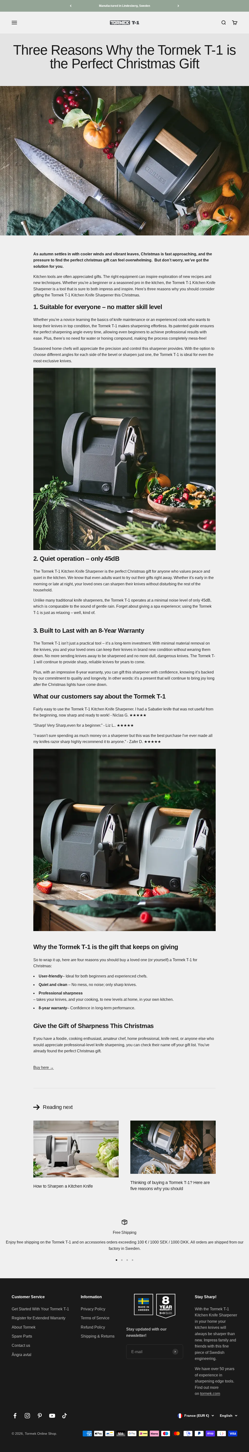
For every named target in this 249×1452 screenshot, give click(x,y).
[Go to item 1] (116, 1260)
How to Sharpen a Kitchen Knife (63, 1186)
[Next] (178, 5)
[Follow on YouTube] (52, 1415)
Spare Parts (22, 1336)
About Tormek (24, 1327)
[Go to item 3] (127, 1260)
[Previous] (70, 5)
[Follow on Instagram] (27, 1415)
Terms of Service (95, 1318)
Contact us (21, 1345)
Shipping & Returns (98, 1336)
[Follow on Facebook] (15, 1415)
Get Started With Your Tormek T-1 (40, 1309)
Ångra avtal (21, 1355)
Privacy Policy (93, 1309)
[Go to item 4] (132, 1260)
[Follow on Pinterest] (39, 1415)
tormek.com (210, 1394)
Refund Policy (93, 1327)
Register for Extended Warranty (38, 1318)
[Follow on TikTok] (64, 1415)
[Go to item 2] (122, 1260)
